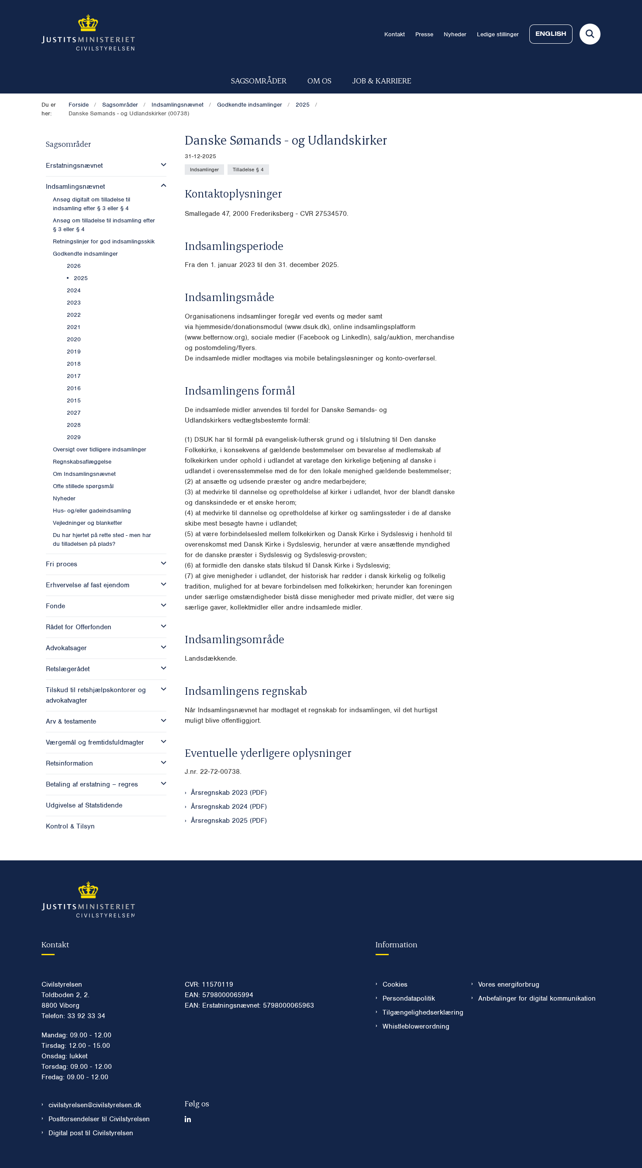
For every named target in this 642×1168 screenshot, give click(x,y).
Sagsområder (258, 80)
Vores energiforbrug (508, 984)
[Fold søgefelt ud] (590, 34)
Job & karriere (381, 80)
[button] (161, 164)
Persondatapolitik (409, 998)
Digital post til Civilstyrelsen (90, 1133)
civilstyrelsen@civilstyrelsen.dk (94, 1105)
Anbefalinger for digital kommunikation (537, 998)
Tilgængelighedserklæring (420, 1012)
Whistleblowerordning (416, 1026)
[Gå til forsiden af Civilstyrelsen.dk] (88, 34)
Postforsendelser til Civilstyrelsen (99, 1119)
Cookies (395, 984)
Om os (319, 80)
